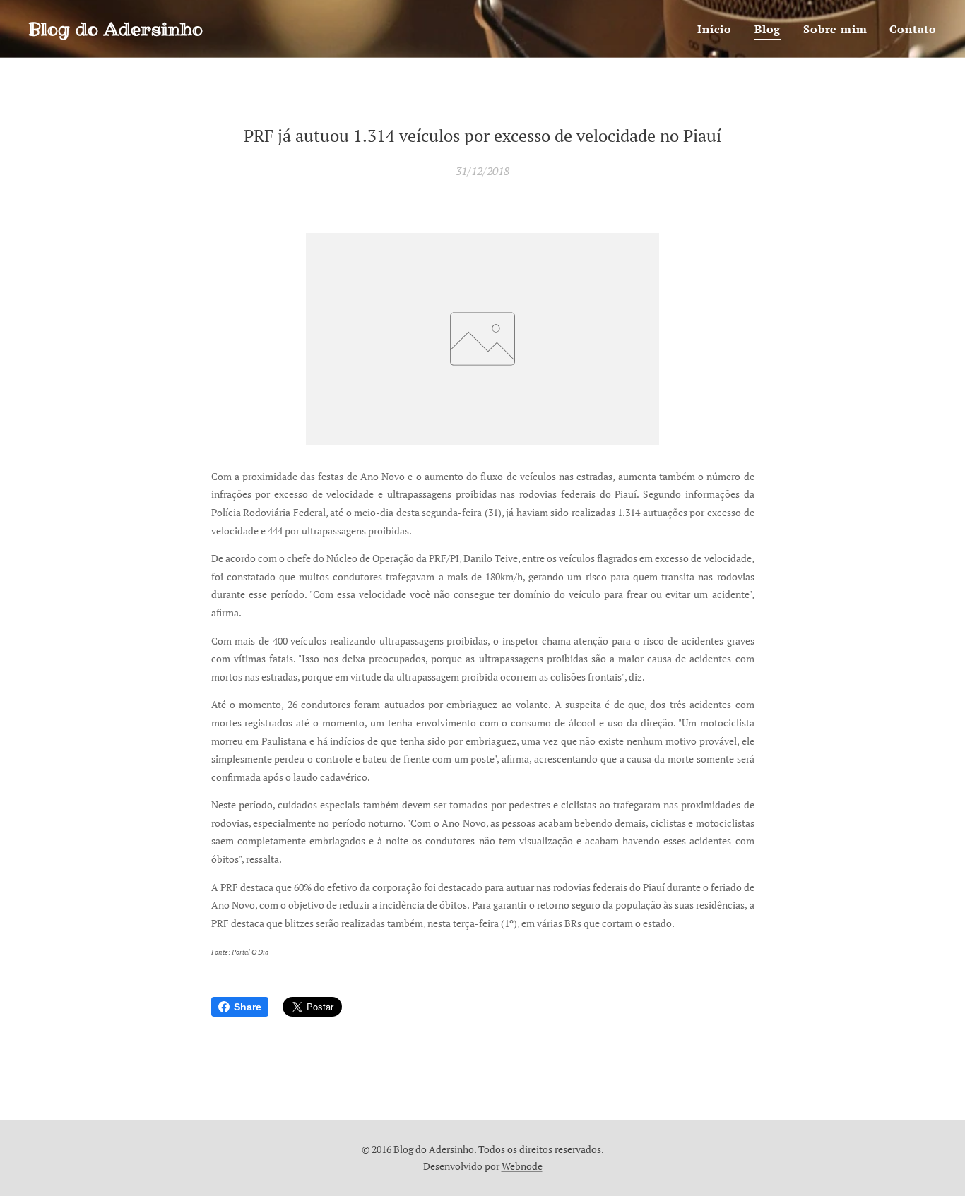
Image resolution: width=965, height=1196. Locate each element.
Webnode (522, 1166)
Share (247, 1006)
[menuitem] (718, 29)
